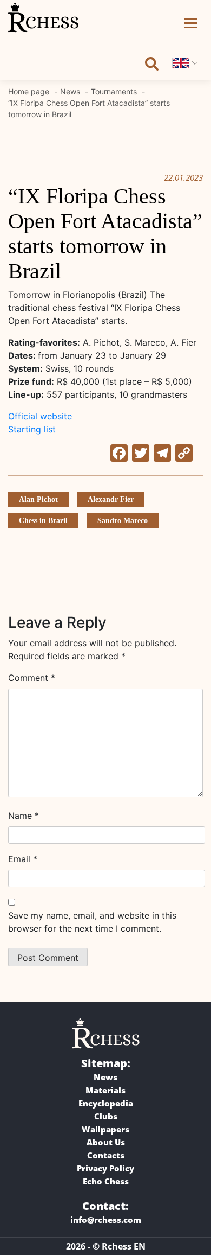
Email (22, 858)
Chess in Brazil (43, 521)
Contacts (105, 1155)
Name (23, 815)
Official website (40, 416)
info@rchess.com (105, 1219)
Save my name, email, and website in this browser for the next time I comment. (92, 922)
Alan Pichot (38, 499)
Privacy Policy (105, 1168)
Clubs (105, 1116)
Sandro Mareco (122, 521)
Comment (31, 677)
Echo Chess (106, 1181)
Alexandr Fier (111, 499)
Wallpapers (105, 1129)
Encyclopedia (105, 1103)
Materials (105, 1090)
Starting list (32, 429)
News (105, 1077)
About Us (106, 1142)
